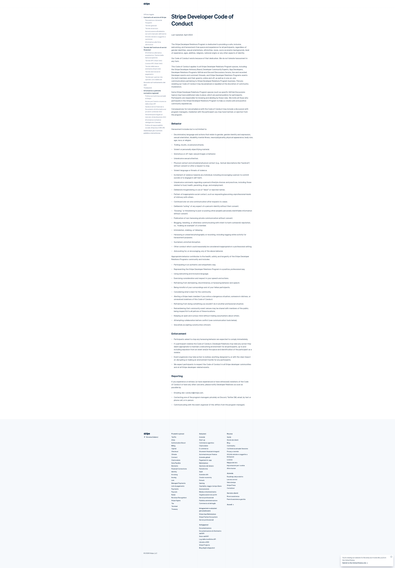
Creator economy (205, 477)
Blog (228, 443)
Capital (173, 449)
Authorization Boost (178, 443)
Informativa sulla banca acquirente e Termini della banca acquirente (154, 55)
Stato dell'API (204, 536)
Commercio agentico (206, 443)
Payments (175, 489)
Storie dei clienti (232, 440)
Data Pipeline (176, 463)
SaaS (201, 472)
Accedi (229, 504)
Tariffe (173, 437)
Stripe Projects (204, 545)
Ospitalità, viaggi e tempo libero (210, 486)
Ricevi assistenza (233, 496)
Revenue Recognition (179, 498)
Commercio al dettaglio (207, 503)
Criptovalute (175, 460)
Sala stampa (231, 482)
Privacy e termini (233, 451)
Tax (172, 503)
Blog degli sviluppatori (207, 548)
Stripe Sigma (175, 500)
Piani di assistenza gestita (236, 499)
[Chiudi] (391, 557)
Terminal (174, 506)
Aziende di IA (203, 474)
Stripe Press (231, 485)
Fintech (201, 480)
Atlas (173, 440)
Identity (174, 472)
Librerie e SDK (204, 542)
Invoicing (174, 474)
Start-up (202, 440)
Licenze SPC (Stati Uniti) (153, 63)
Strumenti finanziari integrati (209, 451)
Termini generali (151, 26)
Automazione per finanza (208, 454)
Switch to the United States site (354, 563)
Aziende (202, 437)
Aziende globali (204, 457)
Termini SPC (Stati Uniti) (153, 61)
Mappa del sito (232, 463)
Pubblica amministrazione (208, 500)
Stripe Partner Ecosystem (208, 517)
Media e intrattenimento (207, 492)
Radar (173, 495)
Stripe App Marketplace (207, 514)
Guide (229, 437)
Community (231, 446)
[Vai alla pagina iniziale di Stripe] (146, 433)
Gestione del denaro (206, 466)
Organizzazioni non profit (208, 495)
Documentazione (205, 528)
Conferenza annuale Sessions (237, 449)
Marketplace (203, 463)
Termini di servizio (151, 28)
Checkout (174, 451)
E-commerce (203, 449)
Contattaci (231, 488)
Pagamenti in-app (205, 460)
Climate (174, 454)
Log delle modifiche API (207, 539)
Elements (174, 466)
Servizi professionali (206, 498)
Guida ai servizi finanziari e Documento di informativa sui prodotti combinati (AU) (155, 109)
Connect (174, 457)
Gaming (202, 483)
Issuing (173, 477)
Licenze (229, 460)
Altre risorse (231, 468)
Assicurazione (204, 489)
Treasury (174, 509)
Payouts (174, 492)
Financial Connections (179, 469)
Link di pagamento (177, 486)
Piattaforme (203, 469)
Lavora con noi (232, 479)
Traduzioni (148, 88)
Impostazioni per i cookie (236, 465)
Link (172, 480)
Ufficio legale (149, 14)
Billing (173, 446)
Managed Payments (178, 483)
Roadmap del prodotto (235, 477)
